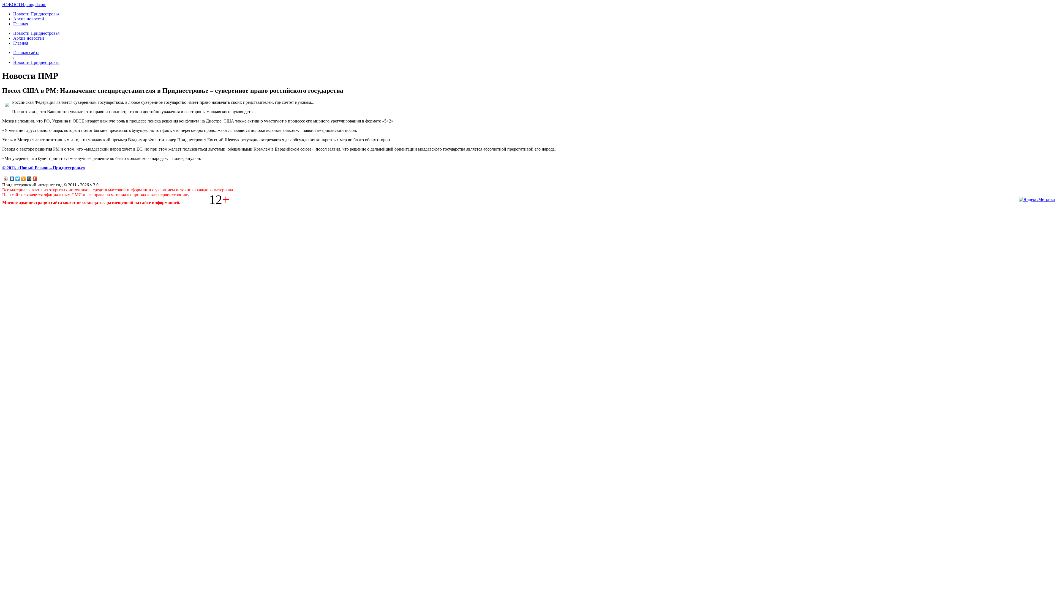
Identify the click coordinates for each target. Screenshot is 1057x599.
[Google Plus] (35, 178)
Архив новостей (28, 19)
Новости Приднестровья (36, 14)
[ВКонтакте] (12, 178)
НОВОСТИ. (13, 4)
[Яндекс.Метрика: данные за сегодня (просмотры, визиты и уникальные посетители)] (1037, 199)
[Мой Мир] (29, 178)
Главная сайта (26, 52)
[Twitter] (18, 178)
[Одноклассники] (23, 178)
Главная (20, 23)
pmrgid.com (35, 4)
